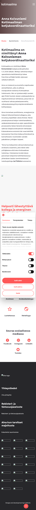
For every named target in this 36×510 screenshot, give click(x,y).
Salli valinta (18, 287)
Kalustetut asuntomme (10, 432)
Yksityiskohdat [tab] (18, 220)
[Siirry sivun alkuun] (26, 506)
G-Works (27, 503)
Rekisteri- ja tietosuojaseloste (13, 413)
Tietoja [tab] (30, 220)
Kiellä (18, 293)
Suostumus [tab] (6, 220)
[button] (33, 4)
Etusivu (4, 41)
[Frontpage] (18, 377)
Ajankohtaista (14, 41)
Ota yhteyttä (6, 395)
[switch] (31, 259)
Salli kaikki (18, 280)
